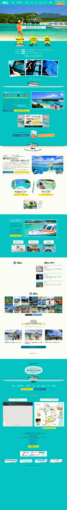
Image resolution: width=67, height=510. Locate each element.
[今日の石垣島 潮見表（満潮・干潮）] (41, 462)
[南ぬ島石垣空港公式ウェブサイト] (26, 462)
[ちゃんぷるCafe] (33, 248)
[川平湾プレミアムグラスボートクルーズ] (47, 174)
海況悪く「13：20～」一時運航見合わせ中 (32, 53)
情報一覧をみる (33, 347)
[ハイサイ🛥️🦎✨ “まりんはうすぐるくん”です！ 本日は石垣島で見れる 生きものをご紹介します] (9, 301)
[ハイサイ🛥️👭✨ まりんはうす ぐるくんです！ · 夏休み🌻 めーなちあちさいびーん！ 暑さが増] (50, 309)
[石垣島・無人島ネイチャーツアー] (27, 3)
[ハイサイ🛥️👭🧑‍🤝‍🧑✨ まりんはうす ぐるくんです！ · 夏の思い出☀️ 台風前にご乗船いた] (17, 309)
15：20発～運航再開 (28, 51)
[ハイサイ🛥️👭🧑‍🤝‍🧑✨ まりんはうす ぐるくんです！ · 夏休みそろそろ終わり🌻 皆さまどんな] (25, 301)
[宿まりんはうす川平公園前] (41, 3)
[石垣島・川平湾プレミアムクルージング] (20, 387)
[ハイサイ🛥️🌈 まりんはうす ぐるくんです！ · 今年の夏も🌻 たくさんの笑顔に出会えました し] (17, 301)
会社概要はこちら (34, 446)
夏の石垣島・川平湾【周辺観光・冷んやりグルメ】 (13, 342)
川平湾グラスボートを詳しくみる (21, 110)
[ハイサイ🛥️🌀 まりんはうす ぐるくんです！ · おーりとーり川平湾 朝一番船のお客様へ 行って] (33, 309)
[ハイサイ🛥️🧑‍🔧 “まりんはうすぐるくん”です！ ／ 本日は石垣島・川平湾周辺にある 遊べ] (25, 309)
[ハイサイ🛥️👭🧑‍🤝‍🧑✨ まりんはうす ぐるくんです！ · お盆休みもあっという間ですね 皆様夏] (50, 301)
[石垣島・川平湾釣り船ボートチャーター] (36, 3)
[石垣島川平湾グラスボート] (47, 110)
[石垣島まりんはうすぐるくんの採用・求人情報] (56, 462)
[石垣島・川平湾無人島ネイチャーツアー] (28, 387)
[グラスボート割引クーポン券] (30, 126)
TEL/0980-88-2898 (31, 438)
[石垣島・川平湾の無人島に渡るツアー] (21, 189)
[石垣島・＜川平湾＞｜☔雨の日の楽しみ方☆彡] (53, 338)
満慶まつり (46, 266)
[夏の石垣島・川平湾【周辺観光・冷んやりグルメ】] (13, 336)
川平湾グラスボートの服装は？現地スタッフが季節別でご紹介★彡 (33, 343)
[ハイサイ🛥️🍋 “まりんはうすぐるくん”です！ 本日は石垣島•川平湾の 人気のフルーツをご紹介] (58, 301)
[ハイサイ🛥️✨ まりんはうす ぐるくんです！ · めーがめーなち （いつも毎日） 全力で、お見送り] (42, 309)
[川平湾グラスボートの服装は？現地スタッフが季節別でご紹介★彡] (33, 336)
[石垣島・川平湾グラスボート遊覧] (13, 3)
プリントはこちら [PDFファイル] (49, 428)
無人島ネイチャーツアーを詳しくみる (21, 194)
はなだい (45, 282)
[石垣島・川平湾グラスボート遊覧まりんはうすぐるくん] (5, 3)
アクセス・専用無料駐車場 (7, 110)
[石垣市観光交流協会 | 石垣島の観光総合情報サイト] (11, 462)
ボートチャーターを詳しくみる (15, 235)
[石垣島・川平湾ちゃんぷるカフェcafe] (45, 3)
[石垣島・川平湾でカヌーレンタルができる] (46, 189)
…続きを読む (53, 270)
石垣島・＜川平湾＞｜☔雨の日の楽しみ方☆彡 (53, 342)
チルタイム (46, 274)
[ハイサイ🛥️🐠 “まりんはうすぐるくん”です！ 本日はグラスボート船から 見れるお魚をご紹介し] (33, 301)
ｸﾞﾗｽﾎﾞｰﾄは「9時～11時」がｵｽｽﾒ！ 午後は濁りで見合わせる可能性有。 (37, 49)
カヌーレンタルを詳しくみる (46, 194)
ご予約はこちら (59, 3)
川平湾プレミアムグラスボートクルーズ (21, 172)
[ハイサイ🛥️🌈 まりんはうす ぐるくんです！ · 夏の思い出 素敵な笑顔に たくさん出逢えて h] (42, 301)
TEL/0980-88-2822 (30, 434)
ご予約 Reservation (27, 389)
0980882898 (60, 1)
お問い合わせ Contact (40, 389)
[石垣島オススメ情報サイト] (50, 3)
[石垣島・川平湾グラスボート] (13, 387)
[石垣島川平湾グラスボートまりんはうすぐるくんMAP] (49, 426)
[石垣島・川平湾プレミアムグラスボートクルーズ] (19, 3)
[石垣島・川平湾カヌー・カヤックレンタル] (32, 3)
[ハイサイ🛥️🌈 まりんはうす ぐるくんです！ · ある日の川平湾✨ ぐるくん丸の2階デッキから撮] (9, 309)
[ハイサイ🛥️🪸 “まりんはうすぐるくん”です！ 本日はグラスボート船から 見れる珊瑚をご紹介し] (58, 309)
